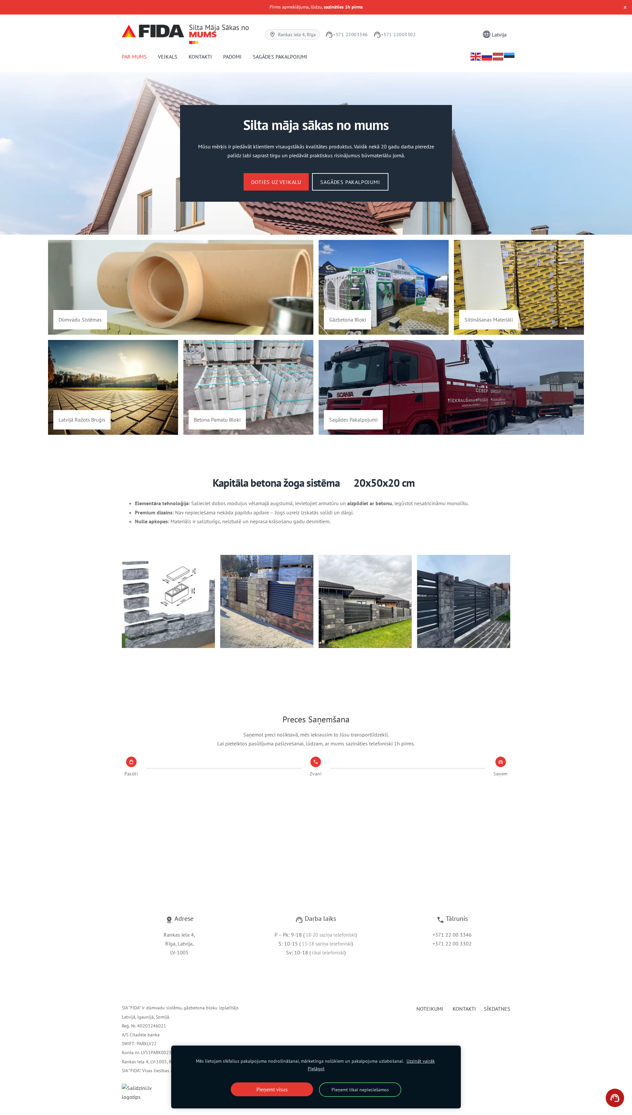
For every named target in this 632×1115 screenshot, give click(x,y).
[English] (476, 56)
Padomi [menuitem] (232, 56)
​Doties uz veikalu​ (276, 182)
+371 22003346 (346, 35)
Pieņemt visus (272, 1089)
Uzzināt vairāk (421, 1061)
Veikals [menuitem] (167, 56)
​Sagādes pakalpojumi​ (350, 182)
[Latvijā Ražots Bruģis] (113, 387)
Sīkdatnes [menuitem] (497, 1008)
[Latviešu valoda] (498, 56)
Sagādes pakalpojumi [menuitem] (280, 56)
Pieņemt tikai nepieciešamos (360, 1089)
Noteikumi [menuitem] (429, 1008)
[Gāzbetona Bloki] (384, 287)
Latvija (498, 34)
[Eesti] (509, 56)
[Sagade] (451, 387)
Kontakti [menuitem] (200, 56)
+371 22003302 (394, 35)
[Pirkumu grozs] (471, 34)
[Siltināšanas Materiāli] (519, 287)
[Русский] (487, 56)
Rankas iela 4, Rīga (292, 34)
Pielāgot (316, 1068)
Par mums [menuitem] (134, 56)
